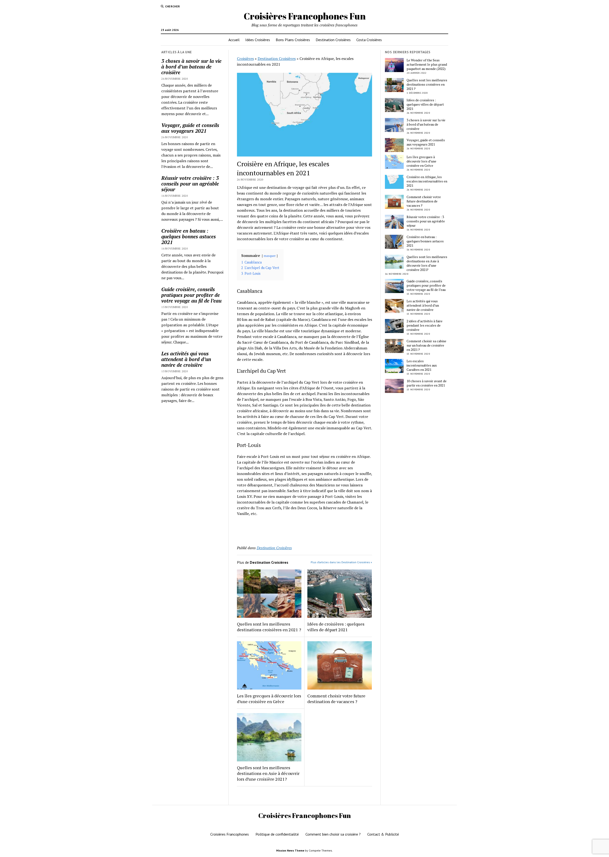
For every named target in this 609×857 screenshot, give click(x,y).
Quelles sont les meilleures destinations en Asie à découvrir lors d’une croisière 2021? (268, 773)
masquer (270, 256)
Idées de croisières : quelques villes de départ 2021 (335, 626)
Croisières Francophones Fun (305, 16)
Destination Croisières (333, 39)
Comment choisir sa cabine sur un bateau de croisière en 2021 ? (426, 345)
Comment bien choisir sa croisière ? (333, 834)
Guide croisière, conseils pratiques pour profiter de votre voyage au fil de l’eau (191, 295)
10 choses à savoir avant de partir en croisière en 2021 (427, 383)
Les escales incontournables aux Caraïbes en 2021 (422, 365)
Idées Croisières (257, 39)
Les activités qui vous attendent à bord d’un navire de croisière (186, 359)
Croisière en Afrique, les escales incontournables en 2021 (427, 181)
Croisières (245, 58)
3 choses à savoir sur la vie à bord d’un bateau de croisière (191, 66)
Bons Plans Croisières (293, 39)
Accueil (234, 39)
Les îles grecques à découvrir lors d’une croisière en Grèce (269, 698)
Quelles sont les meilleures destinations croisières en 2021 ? (269, 626)
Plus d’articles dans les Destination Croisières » (341, 562)
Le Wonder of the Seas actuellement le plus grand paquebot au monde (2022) (427, 64)
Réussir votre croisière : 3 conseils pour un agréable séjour (190, 183)
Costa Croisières (369, 39)
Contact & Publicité (383, 834)
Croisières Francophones (229, 834)
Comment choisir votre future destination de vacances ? (336, 698)
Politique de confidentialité (277, 834)
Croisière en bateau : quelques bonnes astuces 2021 (188, 236)
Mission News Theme (290, 850)
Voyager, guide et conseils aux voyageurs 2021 (190, 128)
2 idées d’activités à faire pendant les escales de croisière (424, 325)
